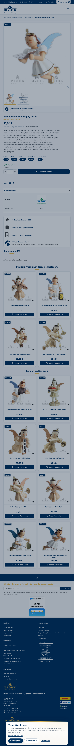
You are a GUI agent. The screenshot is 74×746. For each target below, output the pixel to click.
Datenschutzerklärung (15, 736)
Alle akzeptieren (15, 741)
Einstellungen (45, 741)
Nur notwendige (31, 741)
